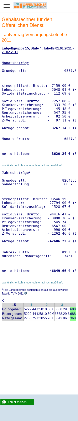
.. (10, 305)
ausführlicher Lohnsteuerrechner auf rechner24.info (32, 165)
